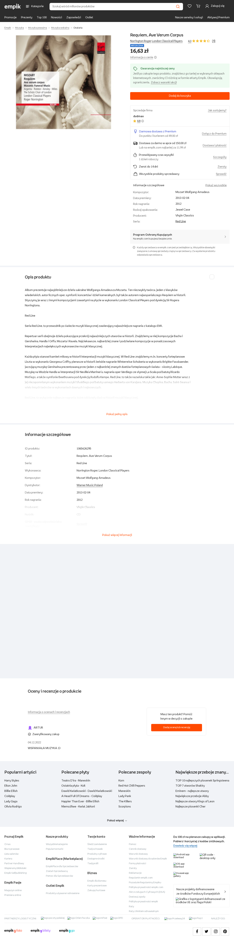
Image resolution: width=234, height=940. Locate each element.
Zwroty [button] (222, 166)
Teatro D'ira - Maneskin (75, 780)
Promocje (10, 17)
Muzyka (19, 28)
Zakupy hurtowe (96, 890)
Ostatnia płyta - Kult (73, 785)
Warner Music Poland (90, 485)
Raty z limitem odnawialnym (144, 911)
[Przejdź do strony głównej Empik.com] (12, 6)
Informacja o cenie (141, 57)
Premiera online (12, 895)
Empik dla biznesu (96, 881)
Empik (7, 28)
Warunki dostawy (138, 854)
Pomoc (132, 844)
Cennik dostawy (137, 849)
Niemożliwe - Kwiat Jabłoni (78, 806)
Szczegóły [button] (220, 157)
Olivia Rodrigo (13, 806)
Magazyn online (13, 890)
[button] (63, 82)
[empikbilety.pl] (41, 931)
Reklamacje (135, 873)
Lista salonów (11, 854)
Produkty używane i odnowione (62, 893)
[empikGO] (67, 931)
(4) (213, 41)
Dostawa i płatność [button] (215, 145)
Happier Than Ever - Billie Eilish (80, 801)
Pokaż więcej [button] (115, 820)
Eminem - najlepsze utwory (192, 791)
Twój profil (92, 863)
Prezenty (26, 17)
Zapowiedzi (73, 17)
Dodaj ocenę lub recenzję (176, 727)
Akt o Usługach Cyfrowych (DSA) (147, 892)
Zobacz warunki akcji (164, 82)
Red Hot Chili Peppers (131, 785)
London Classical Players (167, 41)
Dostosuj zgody (137, 897)
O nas (7, 844)
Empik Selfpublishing (15, 873)
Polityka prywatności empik (143, 901)
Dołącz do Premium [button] (214, 133)
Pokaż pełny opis (117, 414)
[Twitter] (206, 931)
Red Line (181, 221)
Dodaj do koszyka (180, 95)
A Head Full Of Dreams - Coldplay (81, 796)
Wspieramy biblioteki (15, 868)
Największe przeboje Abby (192, 796)
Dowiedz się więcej (185, 845)
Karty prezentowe (97, 886)
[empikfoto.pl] (13, 931)
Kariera (8, 859)
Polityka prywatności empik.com (146, 887)
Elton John (10, 785)
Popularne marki (54, 849)
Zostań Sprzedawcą (57, 871)
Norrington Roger (140, 41)
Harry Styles (11, 780)
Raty (131, 906)
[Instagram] (216, 931)
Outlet (89, 17)
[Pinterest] (225, 931)
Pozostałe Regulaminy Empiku (145, 882)
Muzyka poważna (37, 28)
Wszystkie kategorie (57, 844)
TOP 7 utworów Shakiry (190, 785)
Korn (121, 780)
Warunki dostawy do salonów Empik (148, 859)
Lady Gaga (10, 801)
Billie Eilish (11, 791)
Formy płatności (137, 863)
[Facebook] (197, 931)
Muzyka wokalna (60, 28)
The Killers (125, 801)
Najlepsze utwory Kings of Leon (195, 801)
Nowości (56, 17)
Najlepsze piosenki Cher (190, 806)
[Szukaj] (178, 6)
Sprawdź (221, 174)
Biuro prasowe (11, 849)
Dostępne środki (96, 859)
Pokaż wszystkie (216, 185)
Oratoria (77, 28)
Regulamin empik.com (141, 878)
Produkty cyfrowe (97, 854)
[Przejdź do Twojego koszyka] (199, 6)
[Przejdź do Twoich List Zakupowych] (189, 6)
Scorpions (124, 806)
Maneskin (124, 791)
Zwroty (133, 868)
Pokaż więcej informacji (117, 535)
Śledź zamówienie (97, 844)
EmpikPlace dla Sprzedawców (62, 866)
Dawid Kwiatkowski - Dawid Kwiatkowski (86, 791)
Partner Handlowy (14, 863)
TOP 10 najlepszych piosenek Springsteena (202, 780)
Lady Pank (124, 796)
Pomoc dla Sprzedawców (59, 876)
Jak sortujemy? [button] (217, 110)
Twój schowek (95, 849)
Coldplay (9, 796)
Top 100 (42, 17)
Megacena (137, 46)
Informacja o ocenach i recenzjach (49, 712)
